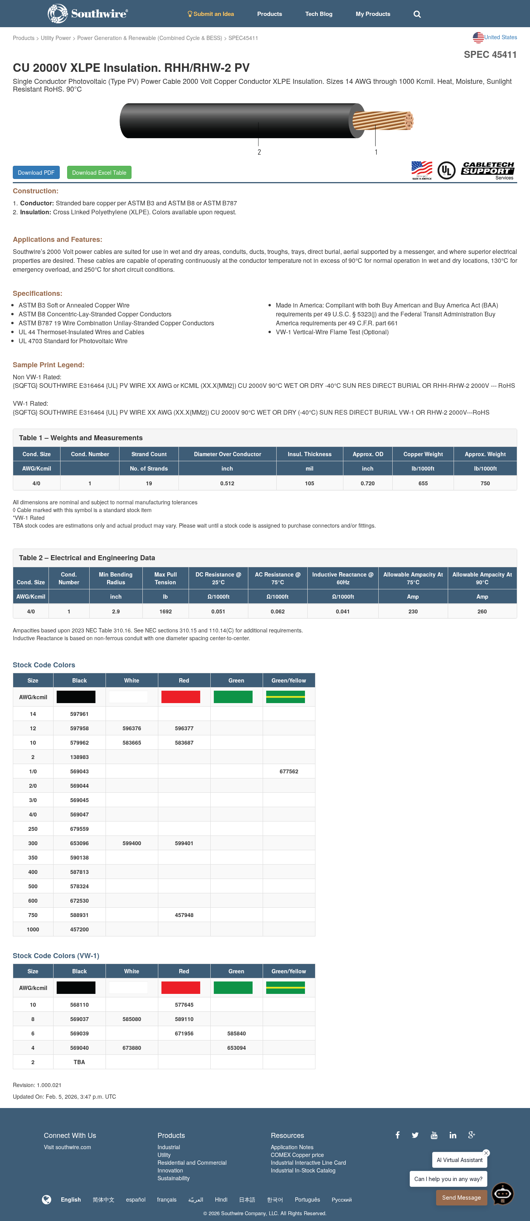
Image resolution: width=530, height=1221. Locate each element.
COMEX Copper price (297, 1154)
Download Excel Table (99, 172)
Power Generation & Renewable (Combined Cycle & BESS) (149, 38)
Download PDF (36, 172)
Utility (164, 1154)
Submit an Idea (213, 13)
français (167, 1199)
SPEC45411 (243, 38)
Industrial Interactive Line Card (308, 1162)
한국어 (275, 1199)
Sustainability (174, 1178)
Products (24, 38)
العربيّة (195, 1199)
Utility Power (56, 38)
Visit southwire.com (67, 1147)
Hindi (221, 1199)
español (135, 1199)
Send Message (461, 1197)
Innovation (170, 1170)
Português (307, 1199)
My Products (373, 13)
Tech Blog (319, 13)
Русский (342, 1199)
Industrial (169, 1147)
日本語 (247, 1199)
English (71, 1199)
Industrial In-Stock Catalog (303, 1170)
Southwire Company (243, 1213)
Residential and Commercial (192, 1162)
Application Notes (292, 1147)
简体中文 (103, 1199)
